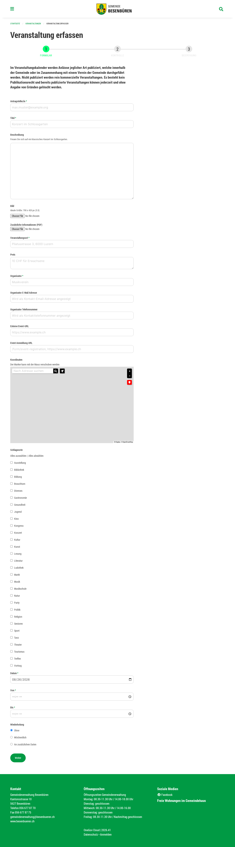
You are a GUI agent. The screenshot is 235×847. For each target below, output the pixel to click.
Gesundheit (19, 504)
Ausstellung (20, 462)
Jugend (18, 511)
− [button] (129, 375)
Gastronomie (20, 497)
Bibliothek (19, 469)
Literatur (18, 560)
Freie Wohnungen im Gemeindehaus (181, 800)
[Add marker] (129, 382)
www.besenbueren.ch (22, 821)
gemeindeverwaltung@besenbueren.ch (32, 817)
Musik (17, 581)
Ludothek (19, 567)
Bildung (18, 476)
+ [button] (129, 371)
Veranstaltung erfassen (57, 23)
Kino (16, 518)
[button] (62, 371)
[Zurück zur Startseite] (117, 9)
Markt (17, 574)
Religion (18, 616)
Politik (17, 609)
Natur (17, 595)
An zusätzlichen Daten (25, 744)
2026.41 (106, 830)
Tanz (16, 637)
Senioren (18, 623)
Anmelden (106, 834)
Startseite (15, 23)
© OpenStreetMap (127, 442)
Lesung (17, 553)
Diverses (18, 490)
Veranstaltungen (33, 23)
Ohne (16, 730)
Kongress (19, 525)
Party (16, 602)
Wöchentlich (20, 737)
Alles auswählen (18, 455)
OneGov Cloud (92, 830)
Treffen (17, 658)
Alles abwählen (36, 455)
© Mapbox (117, 442)
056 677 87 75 (23, 812)
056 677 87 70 (27, 808)
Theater (18, 644)
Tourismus (19, 651)
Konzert (18, 532)
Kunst (17, 546)
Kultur (17, 539)
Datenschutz (91, 834)
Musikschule (20, 588)
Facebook (166, 795)
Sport (16, 630)
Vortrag (18, 665)
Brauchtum (19, 483)
